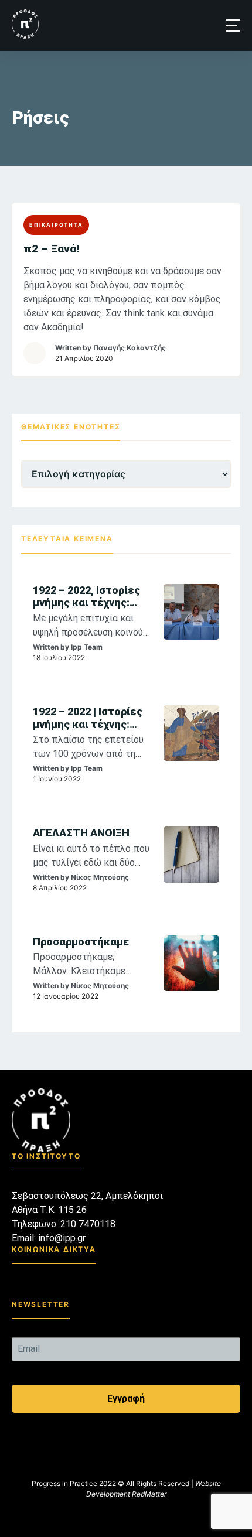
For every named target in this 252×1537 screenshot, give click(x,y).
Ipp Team (87, 647)
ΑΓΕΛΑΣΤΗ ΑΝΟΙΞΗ (81, 832)
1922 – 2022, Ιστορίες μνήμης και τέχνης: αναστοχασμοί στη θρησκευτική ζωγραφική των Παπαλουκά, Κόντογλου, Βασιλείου (88, 596)
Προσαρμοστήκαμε (81, 941)
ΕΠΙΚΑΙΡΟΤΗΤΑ (56, 224)
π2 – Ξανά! (51, 248)
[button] (233, 25)
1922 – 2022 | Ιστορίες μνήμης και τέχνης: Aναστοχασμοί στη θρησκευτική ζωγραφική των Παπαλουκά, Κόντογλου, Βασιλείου (88, 717)
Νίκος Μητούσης (100, 877)
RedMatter (149, 1494)
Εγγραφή (126, 1398)
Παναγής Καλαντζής (129, 347)
